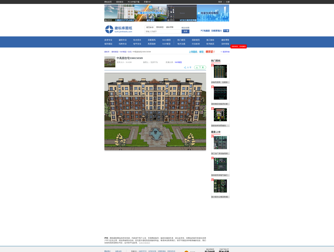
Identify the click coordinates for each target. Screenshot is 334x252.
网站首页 (108, 2)
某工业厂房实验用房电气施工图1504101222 (228, 154)
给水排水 (137, 40)
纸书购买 (210, 44)
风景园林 (152, 44)
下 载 (201, 67)
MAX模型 (166, 40)
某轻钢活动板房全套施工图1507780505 (226, 104)
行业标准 (196, 44)
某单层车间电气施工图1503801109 (225, 175)
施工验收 (210, 40)
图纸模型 (115, 52)
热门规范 (181, 40)
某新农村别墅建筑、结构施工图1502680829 (228, 126)
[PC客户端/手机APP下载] (214, 29)
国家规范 (196, 40)
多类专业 (108, 40)
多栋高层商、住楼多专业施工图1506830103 (228, 82)
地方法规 (181, 44)
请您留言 (119, 2)
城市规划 (108, 44)
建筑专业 (123, 40)
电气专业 (137, 44)
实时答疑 (225, 44)
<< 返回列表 (225, 52)
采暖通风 (152, 40)
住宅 (130, 52)
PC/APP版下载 (133, 2)
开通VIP (147, 2)
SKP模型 (166, 44)
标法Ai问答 (185, 27)
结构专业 (123, 44)
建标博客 (225, 40)
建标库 (106, 52)
